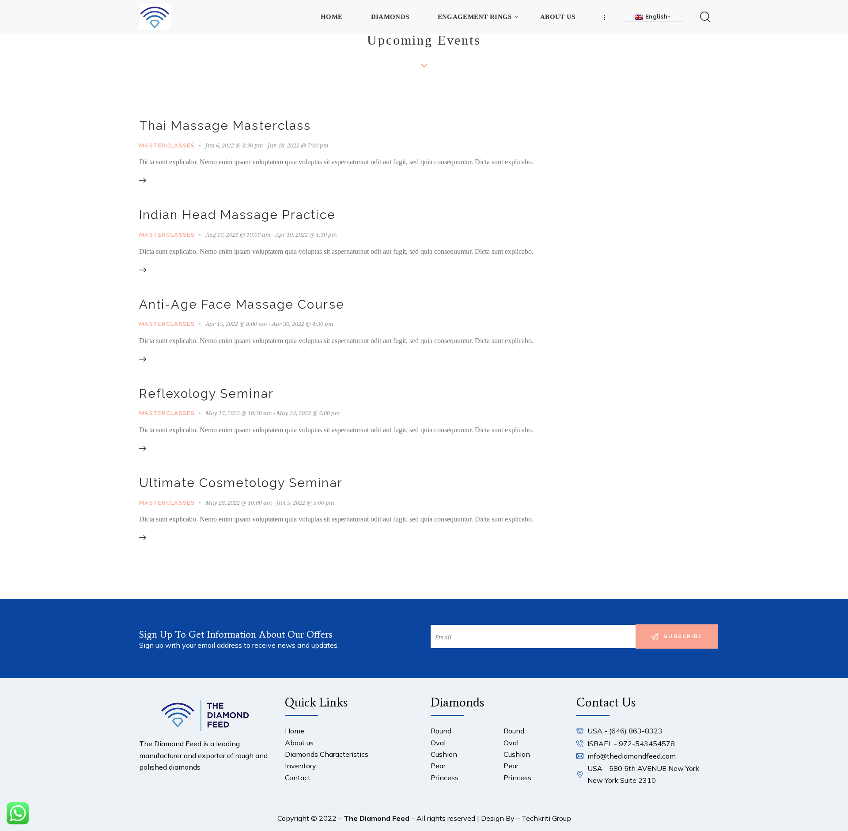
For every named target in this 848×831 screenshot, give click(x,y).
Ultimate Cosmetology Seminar (241, 483)
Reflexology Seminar (206, 393)
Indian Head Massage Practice (237, 215)
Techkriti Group (546, 818)
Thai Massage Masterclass (225, 125)
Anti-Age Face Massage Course (241, 304)
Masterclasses (167, 145)
